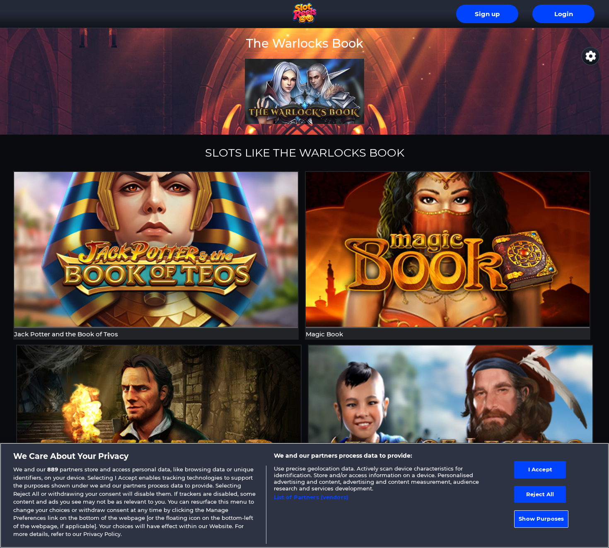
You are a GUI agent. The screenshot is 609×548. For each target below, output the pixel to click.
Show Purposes (541, 519)
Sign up (487, 14)
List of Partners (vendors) (311, 497)
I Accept (540, 469)
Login (563, 14)
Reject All (540, 494)
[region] (304, 495)
